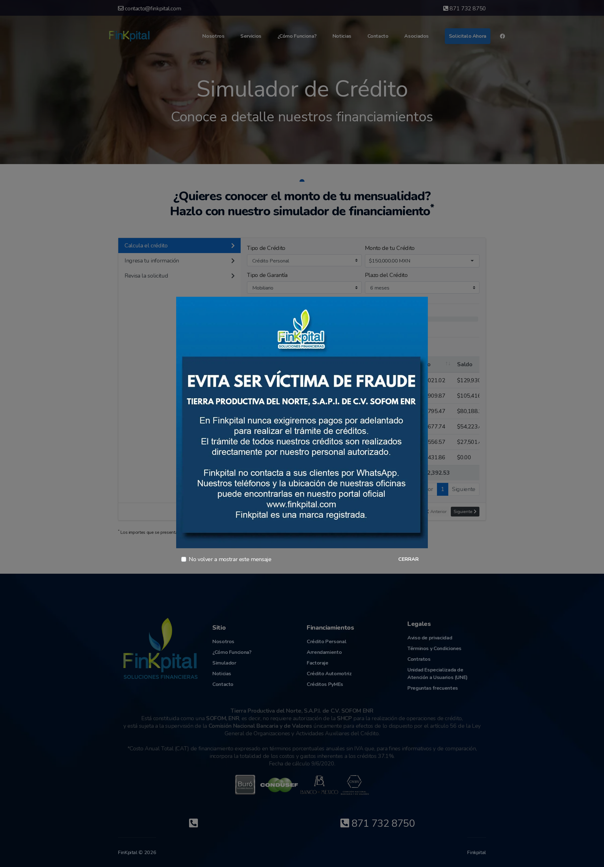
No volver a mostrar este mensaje (230, 559)
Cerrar (408, 559)
